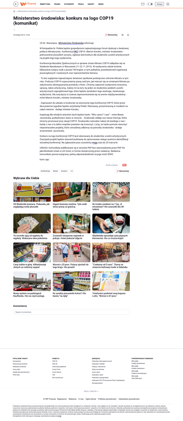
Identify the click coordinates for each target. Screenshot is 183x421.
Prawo (57, 4)
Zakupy (91, 4)
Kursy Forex (56, 369)
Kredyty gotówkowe (138, 363)
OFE (53, 375)
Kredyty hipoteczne (138, 368)
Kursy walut (96, 372)
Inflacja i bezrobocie (98, 367)
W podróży (69, 4)
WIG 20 (54, 361)
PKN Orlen (16, 375)
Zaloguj (159, 4)
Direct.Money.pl (137, 378)
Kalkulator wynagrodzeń (100, 378)
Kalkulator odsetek (98, 364)
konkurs (64, 171)
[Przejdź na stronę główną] (15, 6)
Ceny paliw (16, 369)
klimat (55, 171)
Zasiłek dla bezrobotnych (21, 372)
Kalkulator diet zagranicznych (102, 361)
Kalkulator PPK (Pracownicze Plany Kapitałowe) (108, 380)
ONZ (75, 51)
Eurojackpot (17, 361)
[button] (150, 4)
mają (94, 142)
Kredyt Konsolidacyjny (139, 373)
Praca (81, 4)
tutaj (59, 416)
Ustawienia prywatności (129, 399)
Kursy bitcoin (56, 372)
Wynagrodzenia (97, 383)
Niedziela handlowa (19, 367)
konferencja (45, 171)
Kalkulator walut (97, 375)
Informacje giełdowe (59, 367)
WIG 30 (54, 364)
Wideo (101, 4)
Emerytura (45, 4)
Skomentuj (112, 35)
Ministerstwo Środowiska (71, 43)
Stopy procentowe (98, 369)
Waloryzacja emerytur (20, 364)
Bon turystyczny (57, 378)
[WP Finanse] (30, 4)
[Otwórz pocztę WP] (143, 4)
